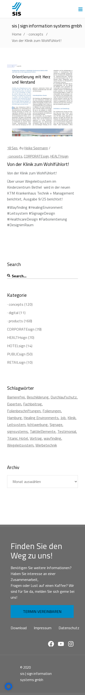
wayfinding (52, 438)
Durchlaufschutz (64, 397)
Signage (56, 424)
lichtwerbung (37, 424)
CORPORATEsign (36, 156)
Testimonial (66, 431)
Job (63, 418)
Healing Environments (41, 418)
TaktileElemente (42, 431)
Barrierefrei (16, 397)
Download (19, 628)
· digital (12, 312)
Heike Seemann (36, 148)
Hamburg (14, 418)
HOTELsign (16, 346)
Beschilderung (38, 397)
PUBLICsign (16, 354)
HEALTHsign (59, 156)
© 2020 (25, 667)
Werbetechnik (46, 445)
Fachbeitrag (32, 404)
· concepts (35, 34)
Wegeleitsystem (20, 445)
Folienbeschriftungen (24, 411)
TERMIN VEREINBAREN (42, 611)
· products (15, 321)
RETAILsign (16, 362)
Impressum (42, 628)
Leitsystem (16, 424)
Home (16, 34)
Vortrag (36, 438)
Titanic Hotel (17, 438)
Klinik (72, 418)
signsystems (17, 431)
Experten (14, 404)
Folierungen (51, 411)
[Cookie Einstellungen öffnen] (8, 689)
